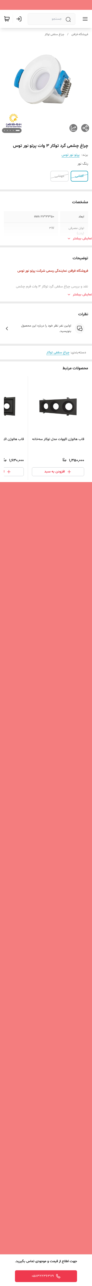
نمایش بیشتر (82, 238)
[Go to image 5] (4, 130)
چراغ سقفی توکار (54, 34)
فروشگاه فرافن (79, 34)
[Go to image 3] (10, 130)
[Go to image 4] (7, 130)
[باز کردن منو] (84, 19)
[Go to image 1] (18, 130)
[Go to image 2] (13, 130)
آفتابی (79, 176)
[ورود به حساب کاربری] (20, 19)
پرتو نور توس (70, 155)
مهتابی (59, 176)
